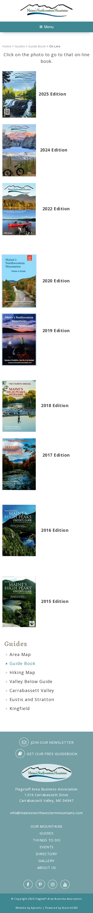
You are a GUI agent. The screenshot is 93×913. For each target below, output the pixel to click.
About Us (46, 867)
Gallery (46, 861)
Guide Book (37, 46)
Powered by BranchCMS (61, 907)
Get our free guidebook (52, 753)
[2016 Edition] (19, 530)
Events (47, 847)
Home (6, 46)
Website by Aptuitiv (29, 907)
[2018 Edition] (19, 405)
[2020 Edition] (19, 281)
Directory (46, 854)
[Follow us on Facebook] (28, 884)
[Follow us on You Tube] (65, 884)
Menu (49, 27)
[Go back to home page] (46, 10)
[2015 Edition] (19, 601)
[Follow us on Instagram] (52, 884)
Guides (20, 46)
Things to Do (46, 840)
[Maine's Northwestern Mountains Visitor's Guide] (19, 208)
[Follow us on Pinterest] (40, 884)
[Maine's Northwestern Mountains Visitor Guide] (19, 94)
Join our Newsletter (52, 742)
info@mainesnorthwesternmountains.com (46, 812)
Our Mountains (46, 826)
